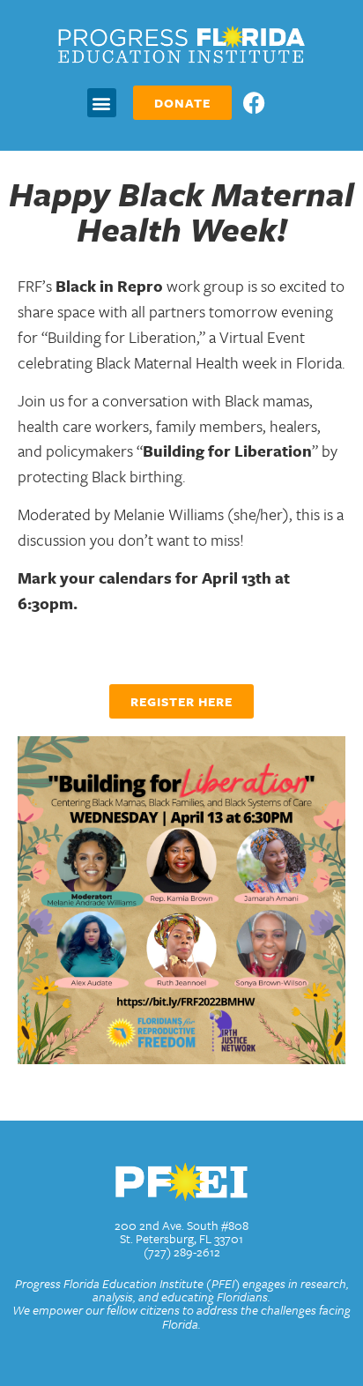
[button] (101, 102)
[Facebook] (254, 103)
